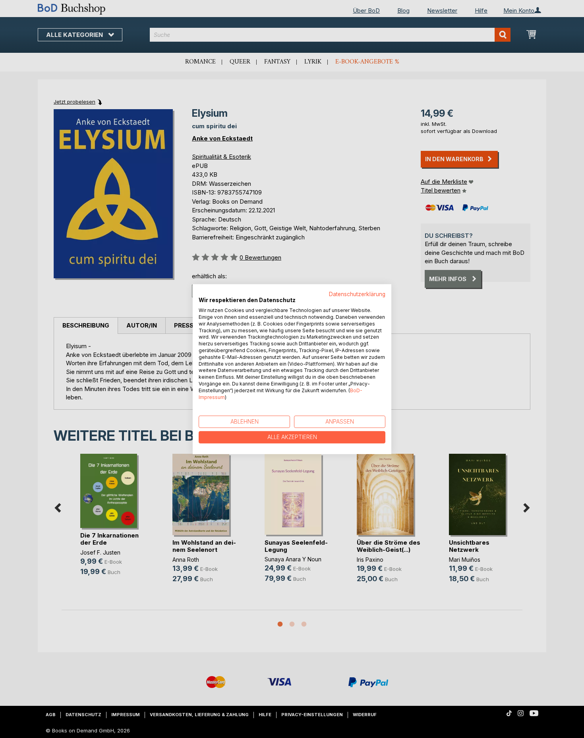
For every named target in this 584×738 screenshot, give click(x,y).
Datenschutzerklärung (357, 294)
